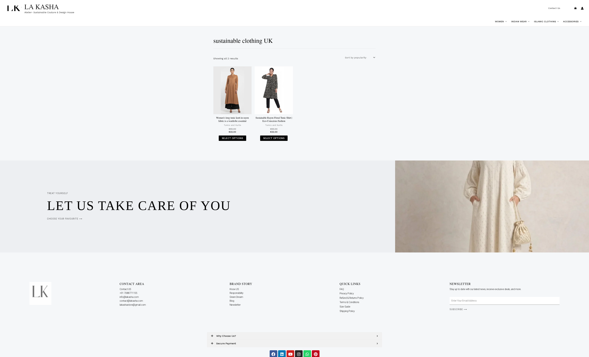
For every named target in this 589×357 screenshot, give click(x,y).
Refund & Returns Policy (352, 297)
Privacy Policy (347, 293)
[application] (505, 21)
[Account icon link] (582, 8)
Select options (232, 138)
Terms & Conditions (349, 302)
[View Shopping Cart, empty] (575, 8)
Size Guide (345, 306)
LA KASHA (41, 6)
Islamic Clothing (545, 21)
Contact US (126, 289)
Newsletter (235, 304)
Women (499, 21)
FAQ (342, 289)
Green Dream (237, 297)
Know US (234, 289)
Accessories (571, 21)
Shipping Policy (347, 311)
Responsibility (237, 293)
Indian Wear (519, 21)
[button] (554, 8)
